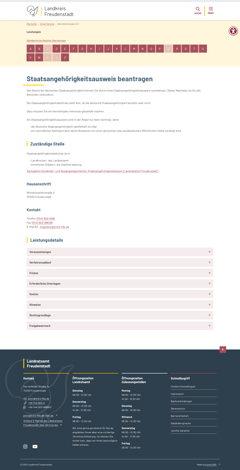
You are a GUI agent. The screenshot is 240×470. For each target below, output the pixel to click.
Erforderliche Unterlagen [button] (44, 283)
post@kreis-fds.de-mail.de (38, 415)
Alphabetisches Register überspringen (46, 40)
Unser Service (47, 23)
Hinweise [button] (35, 304)
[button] (198, 11)
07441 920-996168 (42, 222)
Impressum (177, 393)
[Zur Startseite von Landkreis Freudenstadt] (50, 11)
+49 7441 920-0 (36, 402)
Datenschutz (178, 408)
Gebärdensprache (181, 423)
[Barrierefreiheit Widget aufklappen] (233, 33)
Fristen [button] (33, 273)
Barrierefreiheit (180, 415)
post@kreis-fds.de (38, 398)
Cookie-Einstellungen (183, 386)
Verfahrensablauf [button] (40, 262)
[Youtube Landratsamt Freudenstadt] (35, 447)
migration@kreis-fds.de (54, 226)
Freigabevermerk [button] (40, 325)
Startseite (32, 23)
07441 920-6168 (46, 218)
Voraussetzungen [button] (40, 252)
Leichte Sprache (180, 430)
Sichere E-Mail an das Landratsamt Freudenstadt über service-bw (43, 422)
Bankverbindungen (181, 401)
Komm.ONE (211, 464)
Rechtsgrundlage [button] (40, 315)
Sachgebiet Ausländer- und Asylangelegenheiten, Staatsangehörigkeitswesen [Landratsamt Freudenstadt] (92, 171)
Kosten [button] (33, 294)
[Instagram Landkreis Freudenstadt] (26, 447)
